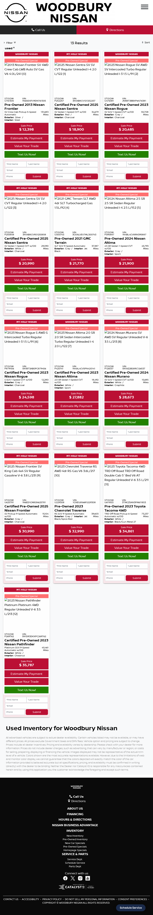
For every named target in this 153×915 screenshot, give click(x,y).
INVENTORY (75, 831)
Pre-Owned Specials (75, 846)
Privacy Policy (52, 899)
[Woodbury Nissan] (59, 12)
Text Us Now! (26, 154)
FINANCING (75, 814)
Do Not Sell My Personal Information (90, 899)
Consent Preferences (132, 899)
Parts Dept (75, 866)
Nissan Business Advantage (75, 825)
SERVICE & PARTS (75, 854)
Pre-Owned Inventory (75, 839)
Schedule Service (75, 862)
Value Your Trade (26, 146)
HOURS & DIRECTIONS (75, 819)
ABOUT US (75, 808)
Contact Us (11, 899)
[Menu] (144, 7)
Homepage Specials (75, 850)
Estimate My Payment (26, 138)
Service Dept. (75, 859)
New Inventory (75, 835)
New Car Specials (75, 843)
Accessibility (31, 899)
